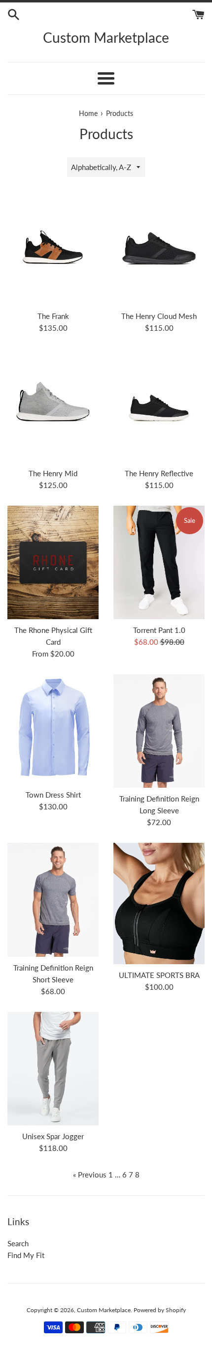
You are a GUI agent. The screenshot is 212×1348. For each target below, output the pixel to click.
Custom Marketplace (106, 37)
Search (18, 1243)
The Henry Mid (53, 473)
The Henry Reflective (159, 473)
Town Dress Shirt (53, 794)
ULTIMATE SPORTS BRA (159, 975)
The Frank (53, 316)
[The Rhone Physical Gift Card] (53, 562)
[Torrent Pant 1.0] (159, 562)
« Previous (89, 1174)
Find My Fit (25, 1255)
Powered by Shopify (160, 1310)
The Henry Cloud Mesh (159, 316)
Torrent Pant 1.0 (159, 630)
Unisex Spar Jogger (53, 1136)
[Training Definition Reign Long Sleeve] (159, 731)
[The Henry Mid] (53, 405)
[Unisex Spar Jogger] (53, 1068)
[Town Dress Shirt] (53, 729)
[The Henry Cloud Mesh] (159, 248)
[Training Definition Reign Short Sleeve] (53, 899)
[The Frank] (53, 248)
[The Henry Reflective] (159, 405)
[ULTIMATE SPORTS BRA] (159, 903)
